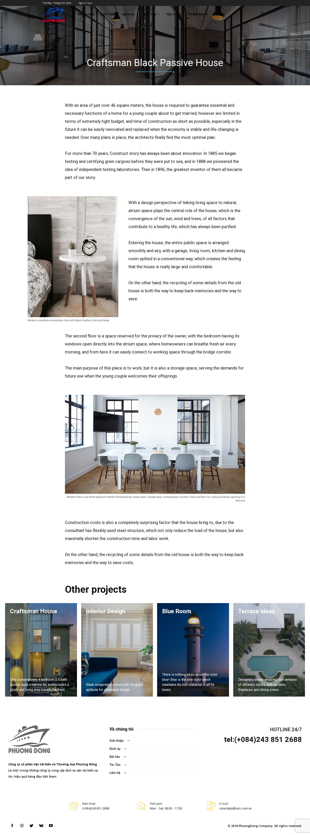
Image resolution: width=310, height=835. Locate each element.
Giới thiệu (108, 14)
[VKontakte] (41, 826)
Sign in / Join (85, 2)
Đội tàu (150, 14)
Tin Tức (172, 14)
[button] (262, 15)
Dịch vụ (128, 14)
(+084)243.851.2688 (95, 808)
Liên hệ (219, 14)
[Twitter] (31, 826)
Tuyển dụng (198, 14)
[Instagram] (22, 826)
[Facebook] (12, 826)
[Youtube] (51, 826)
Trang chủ (85, 14)
